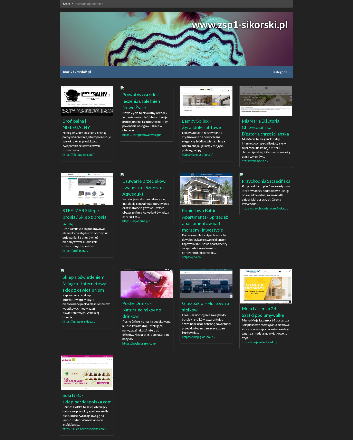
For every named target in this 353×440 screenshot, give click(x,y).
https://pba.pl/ (191, 257)
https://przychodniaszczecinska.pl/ (265, 208)
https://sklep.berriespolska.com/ (84, 429)
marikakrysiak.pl (77, 71)
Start (66, 4)
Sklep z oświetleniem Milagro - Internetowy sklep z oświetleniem (84, 283)
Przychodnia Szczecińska (266, 181)
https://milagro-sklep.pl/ (79, 321)
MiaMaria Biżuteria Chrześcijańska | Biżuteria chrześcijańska (265, 127)
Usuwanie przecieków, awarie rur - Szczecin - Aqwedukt (144, 187)
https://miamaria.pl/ (255, 161)
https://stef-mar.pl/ (75, 250)
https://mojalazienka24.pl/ (259, 342)
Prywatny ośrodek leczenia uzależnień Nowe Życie (141, 101)
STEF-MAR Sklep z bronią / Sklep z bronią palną (84, 217)
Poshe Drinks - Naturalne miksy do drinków (141, 309)
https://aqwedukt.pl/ (136, 221)
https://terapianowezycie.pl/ (141, 135)
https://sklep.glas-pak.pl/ (199, 337)
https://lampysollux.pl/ (197, 154)
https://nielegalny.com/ (78, 154)
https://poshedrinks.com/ (139, 343)
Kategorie (280, 72)
